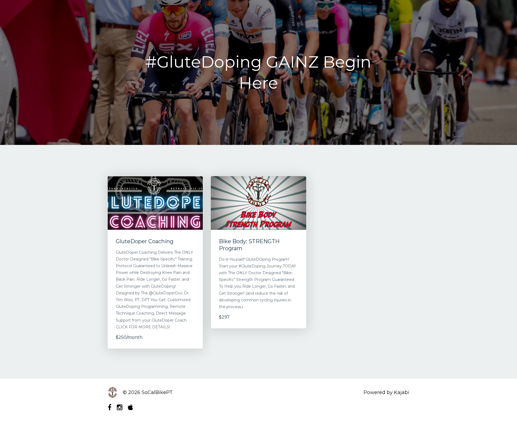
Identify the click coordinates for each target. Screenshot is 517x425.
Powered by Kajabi (386, 392)
